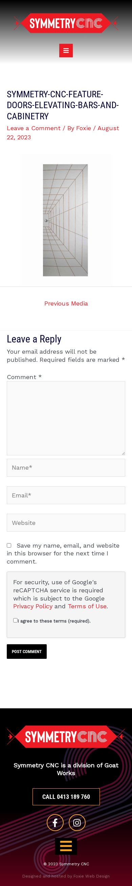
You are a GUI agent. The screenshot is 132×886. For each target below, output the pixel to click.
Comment (24, 376)
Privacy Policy (32, 606)
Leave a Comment (34, 128)
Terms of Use (87, 606)
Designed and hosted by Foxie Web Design (66, 876)
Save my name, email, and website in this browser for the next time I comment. (63, 553)
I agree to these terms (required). (54, 621)
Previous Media (66, 303)
